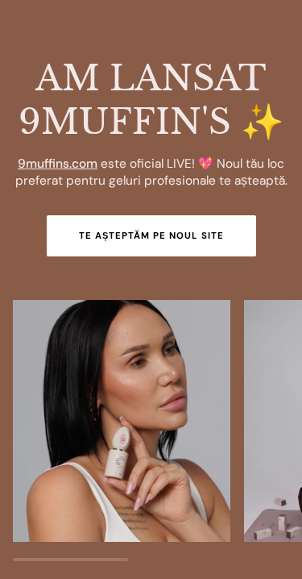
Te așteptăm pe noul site (151, 236)
